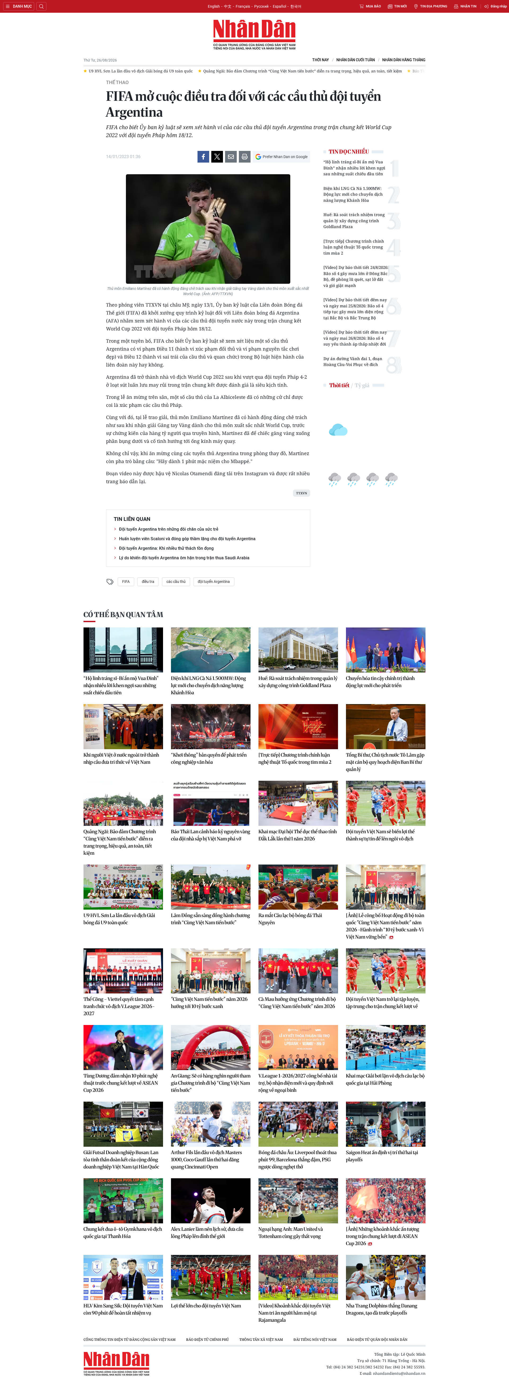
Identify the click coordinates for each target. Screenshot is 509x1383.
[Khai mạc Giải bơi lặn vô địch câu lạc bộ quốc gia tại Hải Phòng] (385, 1047)
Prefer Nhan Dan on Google (285, 157)
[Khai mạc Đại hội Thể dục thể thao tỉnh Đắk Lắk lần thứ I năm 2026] (298, 803)
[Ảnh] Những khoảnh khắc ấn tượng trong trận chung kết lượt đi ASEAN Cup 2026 (382, 1236)
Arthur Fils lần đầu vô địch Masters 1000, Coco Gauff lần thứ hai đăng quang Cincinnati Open (206, 1159)
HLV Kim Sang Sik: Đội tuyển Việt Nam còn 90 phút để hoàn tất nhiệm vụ (123, 1309)
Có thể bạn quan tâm (123, 614)
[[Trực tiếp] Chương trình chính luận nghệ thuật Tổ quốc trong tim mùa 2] (298, 726)
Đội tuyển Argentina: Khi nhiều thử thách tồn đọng (166, 548)
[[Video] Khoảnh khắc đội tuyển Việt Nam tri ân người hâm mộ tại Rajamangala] (298, 1277)
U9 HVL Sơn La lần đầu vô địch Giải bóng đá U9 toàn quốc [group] (95, 70)
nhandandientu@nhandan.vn (399, 1373)
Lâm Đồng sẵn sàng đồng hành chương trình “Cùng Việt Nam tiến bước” (210, 919)
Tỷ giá (362, 385)
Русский (261, 6)
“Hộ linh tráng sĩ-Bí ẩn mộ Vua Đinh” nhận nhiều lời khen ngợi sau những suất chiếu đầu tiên (354, 167)
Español (279, 6)
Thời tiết (339, 385)
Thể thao (117, 82)
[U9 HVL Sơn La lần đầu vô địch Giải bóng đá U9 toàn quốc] (123, 887)
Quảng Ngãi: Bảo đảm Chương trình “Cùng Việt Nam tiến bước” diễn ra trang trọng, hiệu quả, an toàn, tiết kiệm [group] (257, 70)
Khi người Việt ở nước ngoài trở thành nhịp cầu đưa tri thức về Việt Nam (121, 758)
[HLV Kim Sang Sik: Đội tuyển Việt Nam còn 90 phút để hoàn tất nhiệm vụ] (123, 1277)
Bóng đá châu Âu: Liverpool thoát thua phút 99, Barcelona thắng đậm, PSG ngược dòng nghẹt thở (297, 1159)
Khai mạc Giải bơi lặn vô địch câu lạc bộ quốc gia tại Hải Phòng (385, 1079)
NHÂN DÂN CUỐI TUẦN (355, 60)
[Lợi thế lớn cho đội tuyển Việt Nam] (211, 1277)
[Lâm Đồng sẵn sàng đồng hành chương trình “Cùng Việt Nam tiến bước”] (211, 887)
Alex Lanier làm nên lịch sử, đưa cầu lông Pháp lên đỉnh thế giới (207, 1232)
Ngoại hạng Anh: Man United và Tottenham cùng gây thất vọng (290, 1232)
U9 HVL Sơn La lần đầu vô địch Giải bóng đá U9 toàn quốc (119, 919)
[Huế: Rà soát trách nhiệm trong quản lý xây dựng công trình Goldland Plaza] (298, 650)
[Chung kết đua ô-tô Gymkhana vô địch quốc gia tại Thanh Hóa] (123, 1200)
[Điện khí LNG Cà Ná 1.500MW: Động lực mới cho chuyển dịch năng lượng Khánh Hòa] (211, 650)
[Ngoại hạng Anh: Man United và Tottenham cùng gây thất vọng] (298, 1200)
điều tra (148, 581)
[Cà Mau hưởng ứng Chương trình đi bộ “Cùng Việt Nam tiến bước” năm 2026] (298, 970)
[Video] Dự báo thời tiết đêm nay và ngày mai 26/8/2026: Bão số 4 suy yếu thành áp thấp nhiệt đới (355, 338)
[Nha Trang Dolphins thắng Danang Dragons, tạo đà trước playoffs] (385, 1277)
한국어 (295, 6)
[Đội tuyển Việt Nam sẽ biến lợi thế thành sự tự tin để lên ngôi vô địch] (385, 803)
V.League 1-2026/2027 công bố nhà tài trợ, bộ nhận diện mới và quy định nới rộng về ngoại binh (297, 1083)
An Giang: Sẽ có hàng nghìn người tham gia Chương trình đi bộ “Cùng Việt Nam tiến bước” (211, 1083)
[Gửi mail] (231, 157)
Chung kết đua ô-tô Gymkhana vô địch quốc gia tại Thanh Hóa (123, 1232)
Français (243, 6)
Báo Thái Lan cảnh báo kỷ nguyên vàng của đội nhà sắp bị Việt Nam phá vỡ (210, 835)
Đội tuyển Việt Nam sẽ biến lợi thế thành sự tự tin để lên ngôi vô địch (380, 835)
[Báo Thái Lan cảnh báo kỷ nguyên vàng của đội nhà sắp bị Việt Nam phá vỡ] (211, 803)
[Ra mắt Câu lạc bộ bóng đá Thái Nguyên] (298, 887)
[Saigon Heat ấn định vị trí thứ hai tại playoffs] (385, 1124)
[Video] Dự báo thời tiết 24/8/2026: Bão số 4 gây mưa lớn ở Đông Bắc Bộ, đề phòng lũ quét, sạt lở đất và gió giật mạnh (355, 276)
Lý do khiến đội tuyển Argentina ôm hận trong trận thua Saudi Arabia (184, 557)
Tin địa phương (433, 6)
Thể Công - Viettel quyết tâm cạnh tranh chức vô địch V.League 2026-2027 (119, 1006)
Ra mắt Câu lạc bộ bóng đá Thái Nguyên (290, 919)
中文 (227, 6)
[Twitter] (217, 157)
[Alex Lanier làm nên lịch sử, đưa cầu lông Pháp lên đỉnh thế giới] (211, 1200)
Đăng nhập (499, 6)
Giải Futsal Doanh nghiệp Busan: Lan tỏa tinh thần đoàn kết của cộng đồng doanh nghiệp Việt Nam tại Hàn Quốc (121, 1159)
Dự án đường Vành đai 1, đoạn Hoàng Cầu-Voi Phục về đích (352, 361)
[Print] (245, 157)
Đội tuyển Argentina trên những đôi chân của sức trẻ (168, 529)
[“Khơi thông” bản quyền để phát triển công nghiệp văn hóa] (211, 726)
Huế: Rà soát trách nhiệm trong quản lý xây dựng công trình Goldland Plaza (354, 220)
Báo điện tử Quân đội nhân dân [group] (377, 1339)
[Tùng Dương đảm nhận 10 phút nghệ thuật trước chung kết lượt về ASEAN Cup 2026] (123, 1047)
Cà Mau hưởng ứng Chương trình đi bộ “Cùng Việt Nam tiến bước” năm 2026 (297, 1002)
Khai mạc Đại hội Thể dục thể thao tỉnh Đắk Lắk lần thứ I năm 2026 (297, 835)
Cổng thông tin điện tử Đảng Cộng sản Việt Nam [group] (129, 1339)
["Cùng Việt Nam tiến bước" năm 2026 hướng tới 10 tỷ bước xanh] (211, 970)
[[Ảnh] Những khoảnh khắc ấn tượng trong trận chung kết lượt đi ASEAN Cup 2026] (385, 1200)
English (214, 6)
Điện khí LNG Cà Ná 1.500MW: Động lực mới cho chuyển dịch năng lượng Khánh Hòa (353, 194)
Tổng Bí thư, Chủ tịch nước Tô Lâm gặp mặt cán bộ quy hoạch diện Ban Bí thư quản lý (385, 762)
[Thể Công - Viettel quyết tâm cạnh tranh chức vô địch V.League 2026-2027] (123, 970)
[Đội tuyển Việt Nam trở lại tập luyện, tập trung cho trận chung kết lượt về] (385, 970)
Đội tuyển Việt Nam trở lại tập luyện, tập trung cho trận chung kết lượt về (382, 1002)
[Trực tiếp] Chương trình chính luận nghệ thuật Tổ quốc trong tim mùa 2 (353, 247)
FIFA (126, 581)
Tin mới (400, 6)
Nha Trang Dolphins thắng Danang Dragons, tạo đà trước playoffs (381, 1309)
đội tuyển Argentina (214, 581)
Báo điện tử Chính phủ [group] (207, 1339)
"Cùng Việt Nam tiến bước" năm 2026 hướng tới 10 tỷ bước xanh (209, 1002)
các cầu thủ (176, 581)
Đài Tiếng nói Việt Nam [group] (314, 1339)
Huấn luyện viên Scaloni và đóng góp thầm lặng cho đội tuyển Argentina (187, 538)
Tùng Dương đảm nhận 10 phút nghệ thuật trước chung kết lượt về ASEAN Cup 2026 (121, 1083)
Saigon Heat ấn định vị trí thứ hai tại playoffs (382, 1156)
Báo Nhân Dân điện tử (254, 35)
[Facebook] (203, 157)
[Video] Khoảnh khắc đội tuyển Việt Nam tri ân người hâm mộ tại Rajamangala (294, 1313)
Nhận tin (468, 6)
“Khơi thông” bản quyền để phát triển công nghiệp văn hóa (209, 758)
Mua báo (373, 6)
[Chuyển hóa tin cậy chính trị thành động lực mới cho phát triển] (385, 650)
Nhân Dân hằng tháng (403, 60)
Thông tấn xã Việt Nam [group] (261, 1339)
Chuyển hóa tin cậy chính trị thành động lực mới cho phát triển (380, 681)
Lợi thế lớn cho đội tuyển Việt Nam (206, 1306)
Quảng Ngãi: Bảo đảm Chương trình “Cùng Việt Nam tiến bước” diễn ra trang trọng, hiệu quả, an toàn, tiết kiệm (120, 842)
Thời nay (320, 60)
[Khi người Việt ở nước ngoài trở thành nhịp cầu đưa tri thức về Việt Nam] (123, 726)
